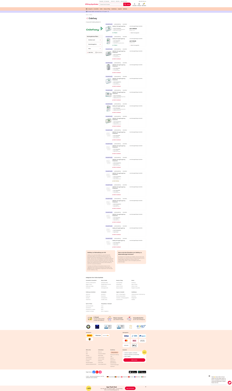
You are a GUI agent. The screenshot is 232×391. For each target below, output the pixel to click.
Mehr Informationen (116, 207)
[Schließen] (133, 177)
